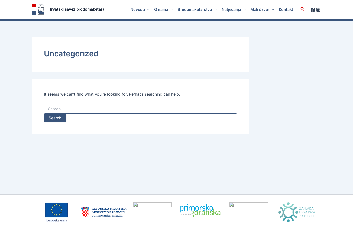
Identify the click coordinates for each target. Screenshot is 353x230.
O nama (161, 9)
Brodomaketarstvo (195, 9)
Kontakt (286, 9)
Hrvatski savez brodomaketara (76, 9)
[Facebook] (313, 9)
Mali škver (259, 9)
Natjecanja (231, 9)
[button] (147, 9)
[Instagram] (318, 9)
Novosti (137, 9)
